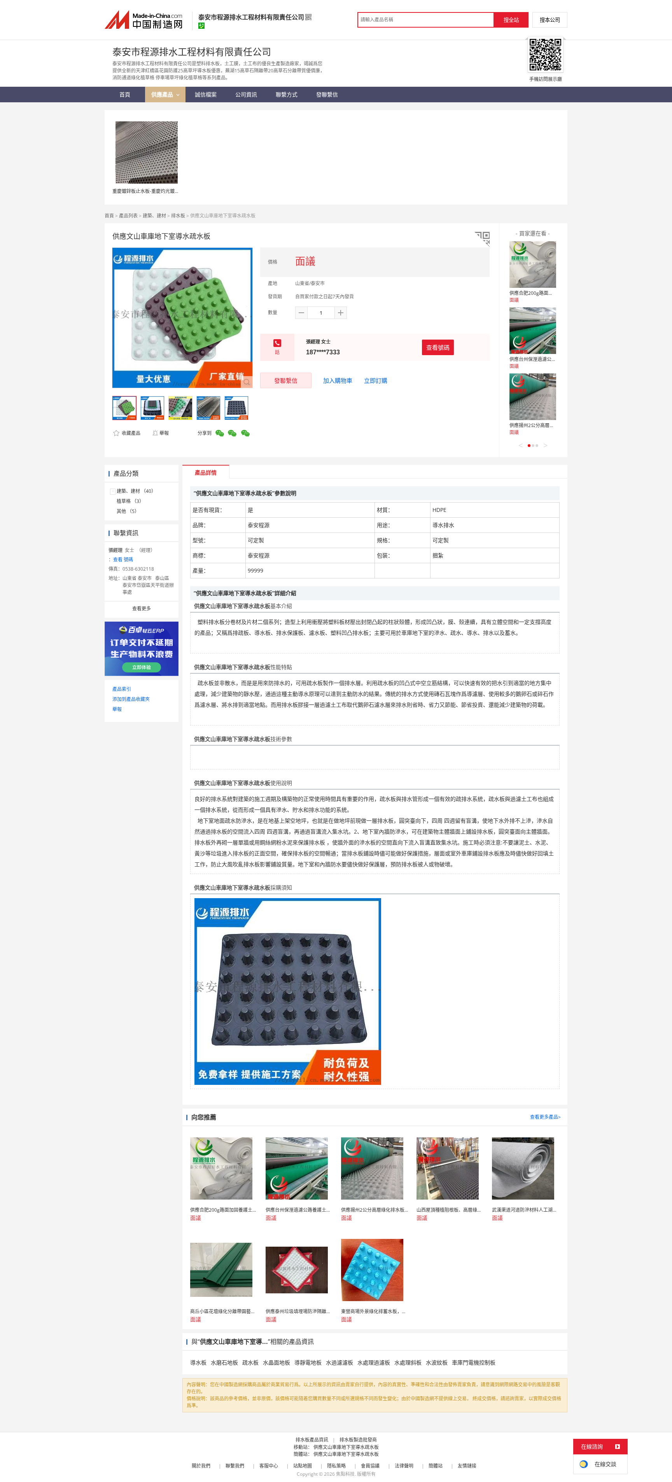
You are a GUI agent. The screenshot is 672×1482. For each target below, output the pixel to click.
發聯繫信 (286, 380)
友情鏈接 (467, 1466)
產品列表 (128, 215)
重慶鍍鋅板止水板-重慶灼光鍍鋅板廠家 (152, 191)
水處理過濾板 (373, 1362)
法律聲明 (404, 1466)
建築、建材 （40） (136, 491)
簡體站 (436, 1466)
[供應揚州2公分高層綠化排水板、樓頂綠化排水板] (532, 396)
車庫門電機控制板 (473, 1362)
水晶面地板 (276, 1362)
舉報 (164, 433)
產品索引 (121, 689)
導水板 (198, 1362)
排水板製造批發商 (358, 1439)
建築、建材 (154, 215)
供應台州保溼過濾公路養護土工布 (544, 359)
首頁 (109, 215)
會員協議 (370, 1466)
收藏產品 (130, 433)
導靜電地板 (308, 1362)
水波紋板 (437, 1362)
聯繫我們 (235, 1466)
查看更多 (141, 608)
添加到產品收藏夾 (131, 699)
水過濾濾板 (339, 1362)
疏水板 (250, 1362)
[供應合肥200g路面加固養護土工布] (532, 264)
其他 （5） (128, 511)
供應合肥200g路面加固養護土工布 (545, 293)
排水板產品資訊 (312, 1439)
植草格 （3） (130, 501)
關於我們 (201, 1466)
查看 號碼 (123, 559)
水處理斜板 (408, 1362)
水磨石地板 (224, 1362)
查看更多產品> (545, 1117)
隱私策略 (336, 1466)
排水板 (178, 215)
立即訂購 (375, 380)
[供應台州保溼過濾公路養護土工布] (532, 330)
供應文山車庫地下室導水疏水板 (346, 1447)
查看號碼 (438, 347)
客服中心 (268, 1466)
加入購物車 (337, 380)
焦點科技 (345, 1474)
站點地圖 (302, 1466)
